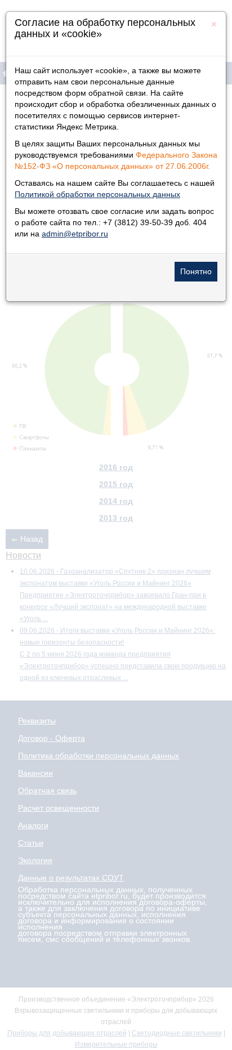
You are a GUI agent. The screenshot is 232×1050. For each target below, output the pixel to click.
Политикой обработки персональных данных (97, 194)
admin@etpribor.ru (75, 233)
